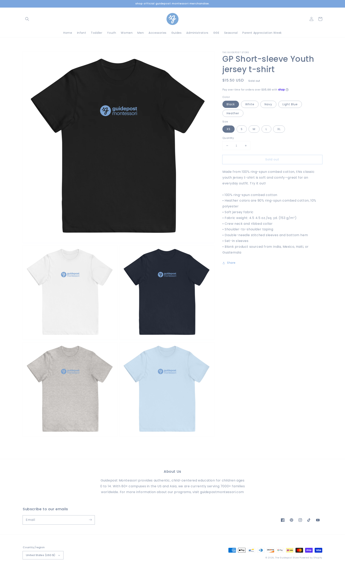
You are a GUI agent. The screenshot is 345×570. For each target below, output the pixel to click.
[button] (27, 19)
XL (279, 129)
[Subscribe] (90, 519)
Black (231, 104)
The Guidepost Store (287, 557)
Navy (268, 104)
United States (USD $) (40, 555)
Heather (233, 113)
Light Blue (290, 104)
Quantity (228, 138)
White (249, 104)
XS (228, 129)
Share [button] (231, 263)
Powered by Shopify (310, 557)
